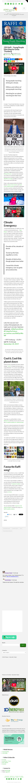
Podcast (12, 776)
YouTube (4, 759)
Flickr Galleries (5, 762)
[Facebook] (9, 59)
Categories (4, 650)
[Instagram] (5, 61)
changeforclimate (6, 528)
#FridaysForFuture (10, 331)
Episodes (7, 776)
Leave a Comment (17, 54)
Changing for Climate (9, 777)
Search (3, 642)
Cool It (9, 366)
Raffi (21, 528)
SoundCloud (4, 761)
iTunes (9, 761)
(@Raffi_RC (6, 420)
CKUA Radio (4, 753)
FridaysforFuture (7, 173)
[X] (17, 59)
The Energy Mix (5, 751)
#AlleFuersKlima (17, 329)
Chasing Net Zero (19, 776)
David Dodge (7, 770)
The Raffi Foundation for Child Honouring (14, 422)
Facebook (4, 764)
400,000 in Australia (8, 178)
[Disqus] (14, 551)
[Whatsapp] (9, 61)
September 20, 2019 (11, 344)
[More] (13, 61)
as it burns (9, 492)
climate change (15, 528)
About (17, 777)
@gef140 (8, 771)
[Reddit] (20, 59)
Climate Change (7, 54)
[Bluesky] (13, 59)
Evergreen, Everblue (16, 483)
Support (22, 777)
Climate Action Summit (12, 184)
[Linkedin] (5, 59)
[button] (24, 8)
